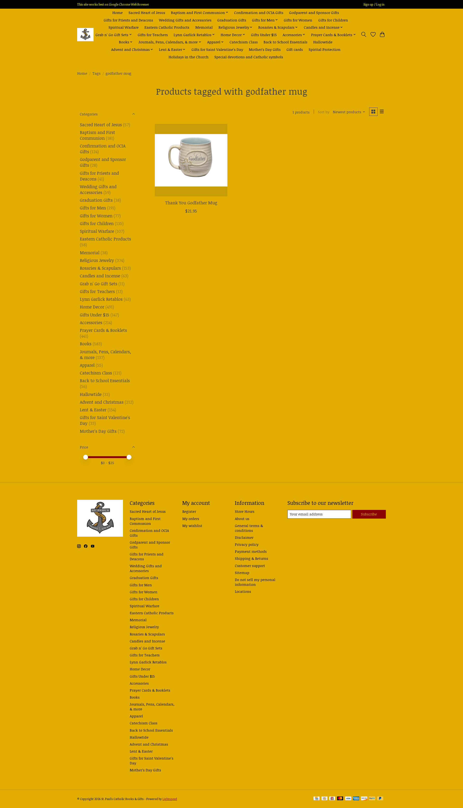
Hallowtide (323, 41)
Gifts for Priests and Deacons (128, 19)
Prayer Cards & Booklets (103, 330)
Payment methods (251, 551)
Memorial (204, 27)
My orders (190, 518)
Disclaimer (244, 537)
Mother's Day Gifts (265, 49)
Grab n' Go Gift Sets (98, 284)
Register (189, 511)
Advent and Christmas (101, 402)
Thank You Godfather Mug (191, 203)
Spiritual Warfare (124, 27)
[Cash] (324, 798)
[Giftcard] (332, 798)
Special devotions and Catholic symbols (248, 56)
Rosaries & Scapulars (100, 268)
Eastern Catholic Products (166, 27)
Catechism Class (244, 41)
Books (85, 344)
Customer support (250, 565)
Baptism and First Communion (97, 135)
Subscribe (369, 514)
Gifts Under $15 (264, 34)
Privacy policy (247, 544)
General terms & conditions (249, 528)
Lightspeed (170, 799)
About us (242, 518)
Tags (96, 73)
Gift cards (294, 49)
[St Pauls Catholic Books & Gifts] (85, 34)
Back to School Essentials (285, 41)
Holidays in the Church (189, 56)
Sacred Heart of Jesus (147, 12)
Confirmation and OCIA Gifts (258, 12)
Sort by (323, 111)
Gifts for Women (298, 19)
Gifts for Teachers (153, 34)
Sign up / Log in (373, 4)
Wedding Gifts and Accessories (185, 19)
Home (117, 12)
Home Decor (92, 307)
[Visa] (348, 798)
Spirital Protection (324, 49)
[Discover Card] (364, 798)
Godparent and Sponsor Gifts (314, 12)
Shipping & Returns (251, 558)
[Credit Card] (316, 798)
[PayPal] (372, 798)
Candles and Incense (100, 276)
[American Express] (356, 798)
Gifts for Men (93, 208)
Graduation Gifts (231, 19)
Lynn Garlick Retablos (101, 299)
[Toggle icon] (363, 34)
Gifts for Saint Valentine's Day (217, 49)
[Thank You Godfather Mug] (191, 160)
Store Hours (244, 511)
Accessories (91, 322)
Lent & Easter (93, 410)
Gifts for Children (333, 19)
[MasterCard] (340, 798)
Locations (243, 591)
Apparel (87, 365)
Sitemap (242, 572)
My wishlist (192, 525)
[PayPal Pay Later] (380, 798)
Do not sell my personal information (255, 582)
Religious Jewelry (97, 260)
